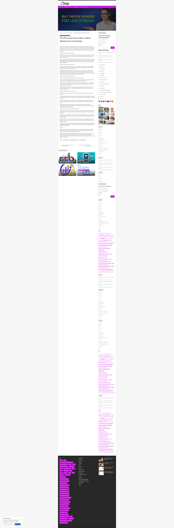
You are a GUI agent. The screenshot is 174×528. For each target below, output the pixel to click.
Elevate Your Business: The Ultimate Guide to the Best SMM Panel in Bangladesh (86, 173)
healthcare (106, 238)
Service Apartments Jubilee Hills (102, 260)
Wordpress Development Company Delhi (65, 520)
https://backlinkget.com (102, 41)
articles (64, 460)
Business (99, 130)
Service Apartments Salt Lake (103, 267)
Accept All (17, 524)
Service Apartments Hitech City (102, 251)
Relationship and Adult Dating (104, 90)
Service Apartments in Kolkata (102, 257)
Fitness (108, 236)
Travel (101, 98)
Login (99, 174)
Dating (101, 71)
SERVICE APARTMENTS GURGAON (104, 249)
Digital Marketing (108, 235)
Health (103, 238)
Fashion (101, 75)
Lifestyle (99, 145)
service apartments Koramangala (106, 263)
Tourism (101, 96)
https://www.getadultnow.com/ (103, 191)
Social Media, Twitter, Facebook (64, 35)
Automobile (101, 64)
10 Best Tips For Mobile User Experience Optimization (84, 161)
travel (99, 270)
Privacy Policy (100, 181)
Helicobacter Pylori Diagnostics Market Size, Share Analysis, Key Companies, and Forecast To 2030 (66, 173)
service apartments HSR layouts (105, 254)
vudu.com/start (112, 391)
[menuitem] (61, 7)
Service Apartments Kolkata (104, 261)
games (99, 238)
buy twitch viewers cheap (73, 139)
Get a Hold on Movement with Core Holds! (105, 55)
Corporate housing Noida (102, 235)
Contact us (100, 178)
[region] (12, 521)
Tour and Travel (102, 94)
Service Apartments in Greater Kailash (103, 256)
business (108, 234)
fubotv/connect (111, 236)
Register (99, 176)
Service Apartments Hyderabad (103, 255)
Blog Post (100, 179)
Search (113, 47)
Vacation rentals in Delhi (105, 270)
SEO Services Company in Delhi (110, 362)
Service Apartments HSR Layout (103, 252)
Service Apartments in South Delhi (105, 259)
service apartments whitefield (105, 269)
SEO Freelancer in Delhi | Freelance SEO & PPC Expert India (66, 161)
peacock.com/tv (108, 240)
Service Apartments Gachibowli (102, 367)
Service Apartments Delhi (105, 245)
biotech (106, 234)
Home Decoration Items (103, 83)
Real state (101, 88)
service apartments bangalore (105, 243)
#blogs (61, 460)
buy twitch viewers (66, 139)
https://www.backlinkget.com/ (103, 189)
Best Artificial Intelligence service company (66, 462)
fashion (105, 236)
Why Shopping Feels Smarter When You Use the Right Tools (108, 472)
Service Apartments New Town (103, 264)
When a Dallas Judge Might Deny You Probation (105, 62)
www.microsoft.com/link (64, 522)
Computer (100, 132)
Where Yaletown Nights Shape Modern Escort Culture (109, 467)
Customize (5, 524)
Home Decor (101, 81)
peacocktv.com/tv (102, 241)
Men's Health (101, 240)
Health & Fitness (102, 77)
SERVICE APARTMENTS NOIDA (106, 266)
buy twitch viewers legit (82, 139)
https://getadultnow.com (102, 42)
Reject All (11, 524)
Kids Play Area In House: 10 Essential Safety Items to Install (108, 459)
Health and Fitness (102, 79)
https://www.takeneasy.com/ (102, 39)
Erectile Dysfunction (100, 236)
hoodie (109, 238)
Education (101, 73)
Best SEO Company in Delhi (101, 234)
